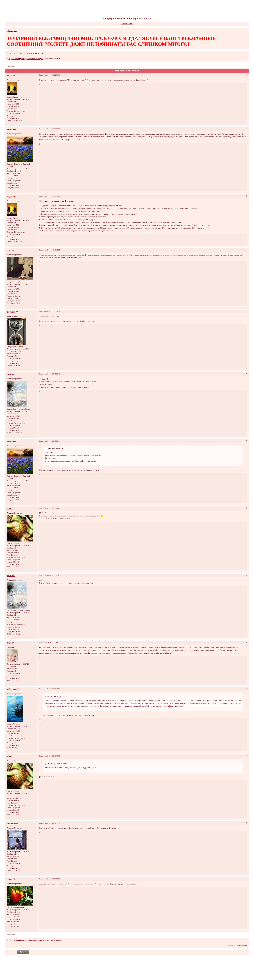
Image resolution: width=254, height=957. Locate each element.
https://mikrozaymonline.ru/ (161, 653)
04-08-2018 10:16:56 (53, 196)
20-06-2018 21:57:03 (53, 75)
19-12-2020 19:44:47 (53, 823)
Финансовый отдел (34, 59)
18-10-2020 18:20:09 (53, 575)
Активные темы (127, 24)
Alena (10, 508)
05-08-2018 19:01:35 (53, 250)
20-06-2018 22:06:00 (53, 129)
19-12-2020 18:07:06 (53, 756)
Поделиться (43, 75)
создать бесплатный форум (237, 945)
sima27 (10, 643)
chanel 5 (11, 879)
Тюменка (11, 129)
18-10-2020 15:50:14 (53, 441)
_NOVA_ (11, 250)
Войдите (22, 53)
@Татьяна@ (13, 689)
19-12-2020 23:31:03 (53, 879)
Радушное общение (16, 59)
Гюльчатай (12, 823)
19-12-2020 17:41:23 (53, 689)
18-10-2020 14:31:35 (53, 311)
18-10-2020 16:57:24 (53, 508)
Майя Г (11, 374)
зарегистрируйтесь (36, 53)
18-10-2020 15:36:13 (53, 374)
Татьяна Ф (12, 312)
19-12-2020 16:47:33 (53, 642)
